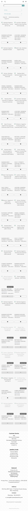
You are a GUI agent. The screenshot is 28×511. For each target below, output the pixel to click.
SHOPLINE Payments (16, 508)
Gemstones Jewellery (14, 17)
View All (5, 17)
